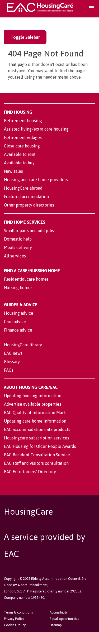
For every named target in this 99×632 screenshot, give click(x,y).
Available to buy (19, 162)
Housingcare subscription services (36, 437)
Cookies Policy (15, 625)
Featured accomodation (26, 196)
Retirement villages (23, 137)
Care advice (15, 321)
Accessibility (59, 612)
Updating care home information (35, 421)
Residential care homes (26, 279)
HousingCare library (23, 344)
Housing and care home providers (36, 179)
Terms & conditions (18, 612)
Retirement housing (23, 120)
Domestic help (18, 239)
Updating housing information (32, 395)
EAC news (13, 353)
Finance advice (18, 330)
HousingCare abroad (23, 188)
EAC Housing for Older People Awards (40, 446)
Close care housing (22, 145)
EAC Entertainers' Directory (30, 471)
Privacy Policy (14, 619)
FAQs (8, 370)
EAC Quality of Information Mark (35, 412)
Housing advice (18, 313)
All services (15, 255)
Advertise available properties (32, 404)
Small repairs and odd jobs (29, 230)
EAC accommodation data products (37, 429)
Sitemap (56, 625)
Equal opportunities (64, 619)
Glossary (12, 361)
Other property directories (29, 205)
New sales (13, 171)
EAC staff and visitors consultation (36, 463)
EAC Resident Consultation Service (37, 454)
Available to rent (20, 154)
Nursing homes (18, 287)
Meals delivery (18, 247)
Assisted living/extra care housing (36, 129)
